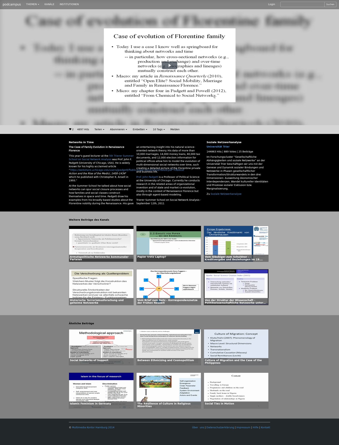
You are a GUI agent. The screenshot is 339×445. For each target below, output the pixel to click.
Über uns (198, 427)
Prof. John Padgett (147, 177)
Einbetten (139, 129)
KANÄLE (49, 4)
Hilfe (255, 427)
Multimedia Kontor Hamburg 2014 (93, 427)
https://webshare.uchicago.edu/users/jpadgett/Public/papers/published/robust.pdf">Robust (127, 169)
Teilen (98, 129)
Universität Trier (218, 146)
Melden (175, 129)
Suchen (330, 4)
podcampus (12, 4)
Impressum (243, 427)
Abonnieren (117, 129)
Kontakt (265, 427)
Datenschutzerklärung (220, 427)
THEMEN (31, 4)
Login (271, 4)
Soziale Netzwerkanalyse (226, 193)
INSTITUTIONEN (69, 4)
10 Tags (158, 129)
